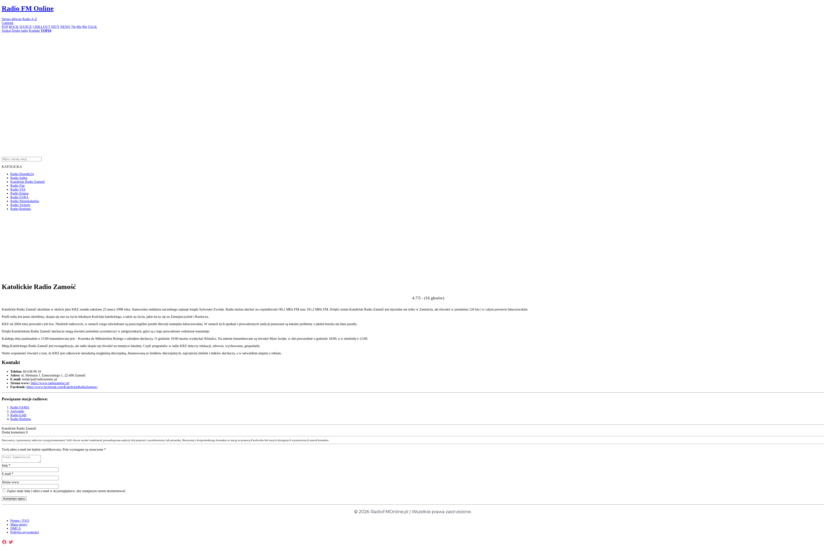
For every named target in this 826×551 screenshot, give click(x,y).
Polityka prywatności (24, 532)
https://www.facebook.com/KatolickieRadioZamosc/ (62, 387)
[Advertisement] (131, 63)
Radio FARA (19, 197)
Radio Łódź (18, 415)
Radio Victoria (20, 205)
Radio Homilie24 (22, 174)
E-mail (7, 474)
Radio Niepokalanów (24, 201)
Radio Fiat (17, 185)
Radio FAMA (19, 407)
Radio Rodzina (20, 209)
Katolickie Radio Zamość (27, 182)
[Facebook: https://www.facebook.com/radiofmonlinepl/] (4, 542)
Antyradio (17, 411)
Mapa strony (18, 524)
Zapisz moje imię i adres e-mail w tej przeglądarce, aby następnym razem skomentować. (66, 491)
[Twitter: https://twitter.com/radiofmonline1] (10, 542)
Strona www (10, 482)
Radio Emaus (19, 193)
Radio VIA (18, 189)
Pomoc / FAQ (19, 520)
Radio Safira (18, 178)
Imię (6, 465)
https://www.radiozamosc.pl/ (50, 383)
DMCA (15, 528)
